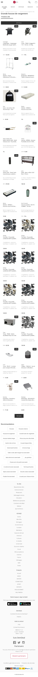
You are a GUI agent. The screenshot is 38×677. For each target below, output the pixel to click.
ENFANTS (19, 587)
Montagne (19, 522)
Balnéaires (19, 530)
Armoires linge (26, 448)
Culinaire (19, 538)
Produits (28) (5, 17)
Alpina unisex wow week (9, 471)
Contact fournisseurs (19, 627)
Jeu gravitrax (28, 457)
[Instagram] (23, 642)
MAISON (19, 579)
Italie (19, 563)
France (19, 557)
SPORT (19, 584)
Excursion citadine (19, 546)
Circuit (19, 549)
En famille (19, 541)
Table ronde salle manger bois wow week (18, 452)
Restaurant (19, 492)
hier (22, 651)
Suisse (19, 516)
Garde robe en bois (10, 443)
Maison (30, 7)
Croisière (19, 527)
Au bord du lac (19, 525)
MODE (19, 576)
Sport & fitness (19, 509)
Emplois (19, 616)
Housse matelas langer (9, 438)
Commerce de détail (19, 503)
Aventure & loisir (19, 490)
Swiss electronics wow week (13, 457)
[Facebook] (14, 642)
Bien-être (19, 519)
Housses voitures (23, 429)
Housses (11, 429)
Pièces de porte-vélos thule (27, 438)
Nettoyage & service (19, 495)
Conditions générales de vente (12, 663)
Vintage (21, 7)
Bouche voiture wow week (27, 471)
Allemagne (19, 560)
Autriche (19, 554)
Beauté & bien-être (19, 487)
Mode (13, 7)
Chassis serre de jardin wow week (18, 462)
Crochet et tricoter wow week (11, 467)
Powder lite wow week (9, 476)
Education (19, 498)
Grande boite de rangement (26, 433)
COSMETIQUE (19, 581)
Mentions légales (19, 666)
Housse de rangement (9, 433)
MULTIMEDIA (19, 592)
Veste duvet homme (12, 448)
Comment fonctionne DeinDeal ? (19, 614)
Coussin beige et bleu (26, 443)
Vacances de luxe (19, 533)
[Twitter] (19, 642)
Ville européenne (19, 552)
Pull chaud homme (28, 467)
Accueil (4, 7)
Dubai (19, 565)
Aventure (19, 535)
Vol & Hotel (19, 544)
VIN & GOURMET (19, 589)
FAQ (19, 624)
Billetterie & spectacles (19, 500)
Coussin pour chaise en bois (26, 476)
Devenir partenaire (19, 656)
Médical (19, 506)
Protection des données (28, 663)
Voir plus (19, 416)
